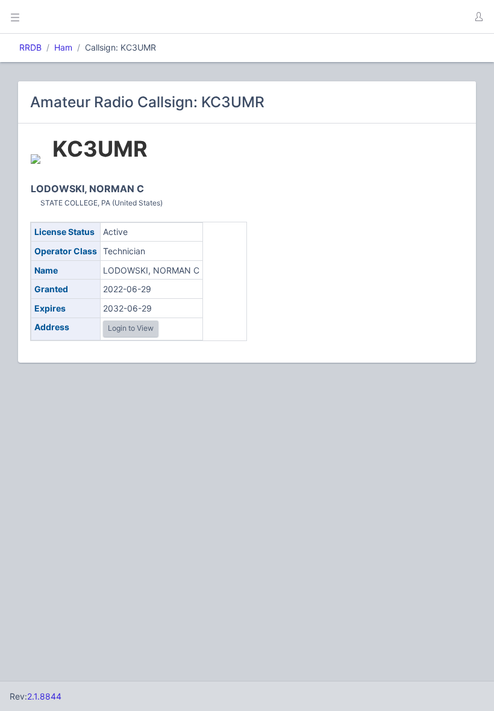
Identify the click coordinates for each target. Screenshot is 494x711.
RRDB (30, 47)
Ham (63, 47)
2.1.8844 (44, 696)
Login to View (131, 328)
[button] (478, 17)
